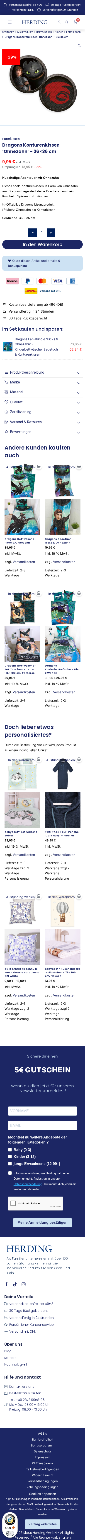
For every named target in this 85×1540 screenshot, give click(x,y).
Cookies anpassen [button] (42, 1494)
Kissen (59, 32)
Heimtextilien (44, 32)
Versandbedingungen (42, 1481)
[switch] (10, 1533)
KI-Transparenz (42, 1463)
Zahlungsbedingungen (42, 1487)
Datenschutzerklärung (28, 1184)
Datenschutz (42, 1451)
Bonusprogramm (42, 1445)
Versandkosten (24, 562)
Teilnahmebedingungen (42, 1469)
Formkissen (73, 32)
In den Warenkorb (42, 244)
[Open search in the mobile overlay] (67, 22)
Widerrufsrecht (42, 1475)
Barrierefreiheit (42, 1439)
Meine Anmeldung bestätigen (42, 1222)
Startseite (8, 32)
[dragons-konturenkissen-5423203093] (42, 82)
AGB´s (42, 1433)
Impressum (42, 1457)
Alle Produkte (25, 32)
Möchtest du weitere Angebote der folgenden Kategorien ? (37, 1139)
